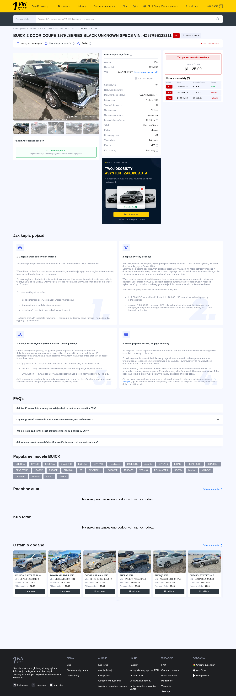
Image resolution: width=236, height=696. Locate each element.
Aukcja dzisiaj (105, 670)
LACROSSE (112, 470)
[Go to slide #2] (39, 128)
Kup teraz (103, 665)
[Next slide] (94, 84)
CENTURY (20, 476)
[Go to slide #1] (21, 128)
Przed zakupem (169, 675)
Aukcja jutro (104, 675)
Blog (125, 6)
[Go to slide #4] (74, 128)
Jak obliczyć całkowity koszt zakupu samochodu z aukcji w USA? (52, 430)
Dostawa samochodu (140, 680)
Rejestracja (192, 6)
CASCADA (50, 464)
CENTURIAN (94, 470)
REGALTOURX (194, 464)
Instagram (22, 685)
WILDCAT (206, 470)
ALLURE (148, 464)
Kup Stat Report (145, 78)
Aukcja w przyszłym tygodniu (112, 686)
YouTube (58, 685)
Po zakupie (167, 680)
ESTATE (177, 464)
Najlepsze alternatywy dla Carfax (143, 687)
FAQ (163, 665)
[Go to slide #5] (91, 128)
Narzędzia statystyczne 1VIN (144, 670)
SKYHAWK (98, 464)
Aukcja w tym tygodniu (109, 680)
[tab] (117, 600)
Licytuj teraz (30, 591)
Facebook (41, 685)
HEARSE (39, 470)
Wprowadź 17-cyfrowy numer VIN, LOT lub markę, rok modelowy (66, 19)
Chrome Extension (205, 665)
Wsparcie (166, 686)
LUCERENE (132, 464)
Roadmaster (115, 464)
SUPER (62, 476)
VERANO (143, 470)
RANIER (35, 464)
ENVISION (68, 470)
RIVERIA (36, 476)
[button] (24, 19)
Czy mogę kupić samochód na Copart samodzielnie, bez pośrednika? (54, 419)
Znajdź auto (129, 214)
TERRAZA (128, 470)
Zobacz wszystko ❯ (213, 489)
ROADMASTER (161, 470)
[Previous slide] (18, 84)
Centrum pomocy (170, 670)
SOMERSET (213, 464)
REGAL (49, 476)
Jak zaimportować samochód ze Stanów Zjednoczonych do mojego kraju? (57, 442)
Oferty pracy (73, 675)
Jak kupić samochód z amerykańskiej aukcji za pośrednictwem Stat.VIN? (56, 408)
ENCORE (53, 470)
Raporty (134, 665)
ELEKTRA (20, 464)
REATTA (178, 470)
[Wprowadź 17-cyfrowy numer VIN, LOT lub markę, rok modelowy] (218, 19)
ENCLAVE (82, 464)
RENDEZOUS (22, 470)
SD (81, 470)
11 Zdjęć (74, 117)
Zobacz (92, 117)
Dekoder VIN (136, 675)
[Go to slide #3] (56, 128)
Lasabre (191, 470)
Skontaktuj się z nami (77, 670)
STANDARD (66, 464)
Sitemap (165, 691)
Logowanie (212, 6)
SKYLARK (163, 464)
